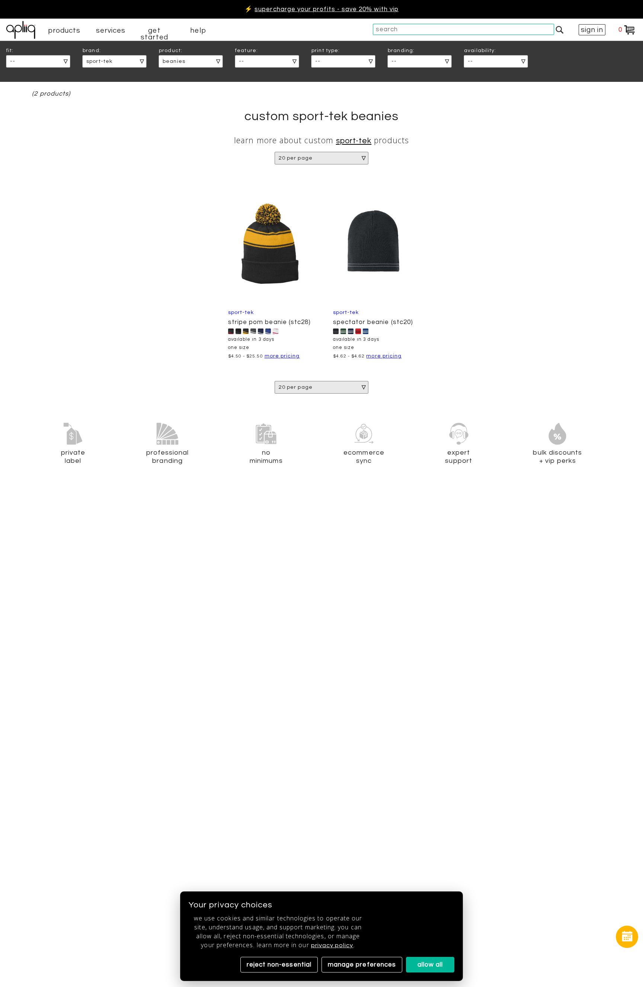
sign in (592, 29)
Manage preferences (362, 964)
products (64, 30)
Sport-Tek (354, 141)
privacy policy (332, 945)
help (198, 30)
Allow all (430, 964)
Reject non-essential (279, 964)
